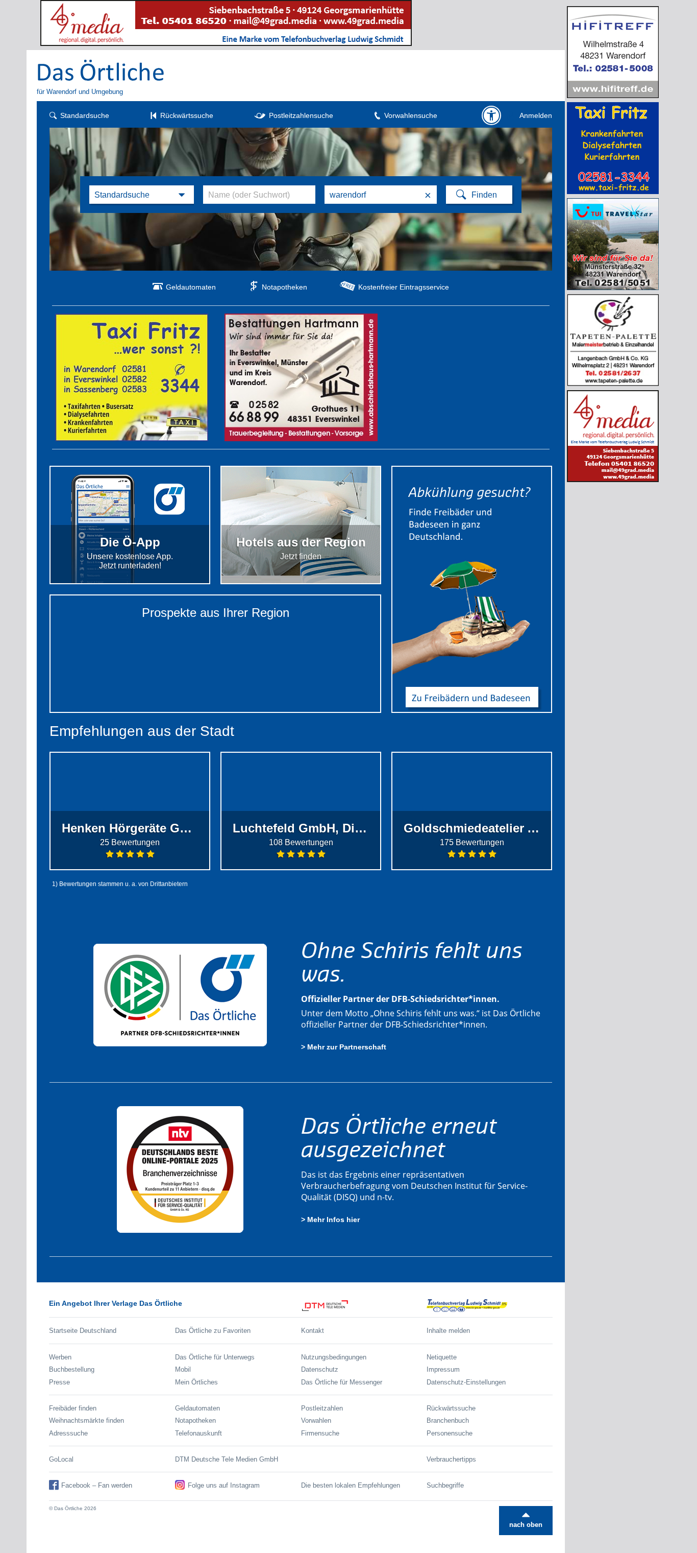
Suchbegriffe (445, 1485)
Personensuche (449, 1433)
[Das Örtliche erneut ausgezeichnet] (180, 1169)
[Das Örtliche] (101, 70)
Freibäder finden (72, 1408)
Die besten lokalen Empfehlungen (350, 1485)
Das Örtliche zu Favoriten (213, 1330)
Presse (59, 1382)
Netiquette (442, 1357)
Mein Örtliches (196, 1382)
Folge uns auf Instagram (224, 1485)
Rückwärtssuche (186, 115)
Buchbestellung (71, 1369)
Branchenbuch (448, 1420)
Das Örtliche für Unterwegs (215, 1357)
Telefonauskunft (198, 1433)
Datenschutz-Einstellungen (466, 1382)
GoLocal (61, 1459)
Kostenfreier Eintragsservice (403, 287)
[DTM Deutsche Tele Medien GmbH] (364, 1305)
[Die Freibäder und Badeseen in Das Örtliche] (471, 589)
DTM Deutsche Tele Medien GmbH (226, 1459)
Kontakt (312, 1330)
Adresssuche (68, 1433)
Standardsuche (84, 115)
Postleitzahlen (322, 1408)
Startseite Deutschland (82, 1330)
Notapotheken (284, 287)
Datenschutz (319, 1369)
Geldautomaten (191, 287)
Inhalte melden (448, 1330)
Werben (60, 1357)
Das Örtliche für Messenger (341, 1382)
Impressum (443, 1369)
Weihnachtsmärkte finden (86, 1420)
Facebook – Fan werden (96, 1485)
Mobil (183, 1369)
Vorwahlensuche (410, 115)
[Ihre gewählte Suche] (141, 194)
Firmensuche (320, 1433)
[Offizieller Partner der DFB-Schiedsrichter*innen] (180, 995)
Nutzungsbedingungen (333, 1357)
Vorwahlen (316, 1420)
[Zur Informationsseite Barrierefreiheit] (491, 115)
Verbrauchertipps (451, 1459)
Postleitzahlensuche (301, 115)
